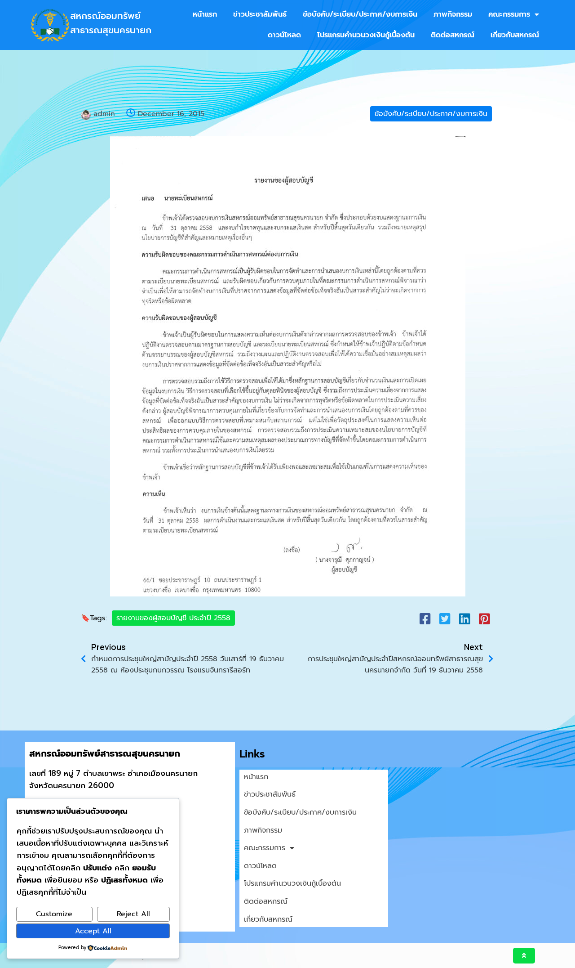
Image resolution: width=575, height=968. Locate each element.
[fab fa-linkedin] (464, 618)
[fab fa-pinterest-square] (484, 618)
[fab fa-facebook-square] (425, 618)
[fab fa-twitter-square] (444, 618)
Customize (54, 914)
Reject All (133, 914)
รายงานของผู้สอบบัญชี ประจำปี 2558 (173, 618)
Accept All (93, 931)
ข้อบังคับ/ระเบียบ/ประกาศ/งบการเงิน (431, 113)
